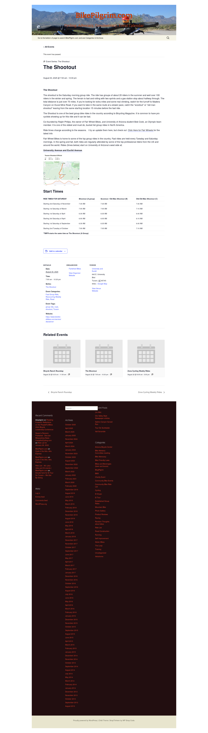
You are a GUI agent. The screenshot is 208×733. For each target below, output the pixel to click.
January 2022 (70, 475)
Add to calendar (55, 251)
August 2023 (70, 460)
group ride (50, 307)
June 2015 (69, 637)
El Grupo (98, 494)
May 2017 (69, 558)
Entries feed (40, 497)
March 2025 (69, 432)
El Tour (98, 497)
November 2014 (71, 659)
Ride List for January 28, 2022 (42, 444)
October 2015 (70, 626)
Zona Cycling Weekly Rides (139, 371)
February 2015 (71, 648)
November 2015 (71, 623)
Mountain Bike (100, 507)
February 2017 (71, 569)
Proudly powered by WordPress (85, 720)
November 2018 (71, 515)
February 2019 (71, 507)
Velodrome (99, 556)
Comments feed (41, 500)
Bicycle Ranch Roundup (53, 371)
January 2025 (70, 435)
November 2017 (71, 543)
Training (98, 549)
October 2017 (70, 547)
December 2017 (71, 540)
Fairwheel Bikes (75, 268)
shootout (49, 309)
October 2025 (70, 424)
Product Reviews (101, 514)
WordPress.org (41, 504)
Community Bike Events (104, 480)
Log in (37, 493)
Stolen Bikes (99, 542)
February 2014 (71, 684)
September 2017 (71, 551)
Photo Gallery (100, 510)
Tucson (56, 309)
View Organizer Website (75, 274)
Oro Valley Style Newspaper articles (102, 417)
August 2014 (70, 670)
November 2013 (71, 695)
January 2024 (70, 450)
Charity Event (100, 477)
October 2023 (70, 457)
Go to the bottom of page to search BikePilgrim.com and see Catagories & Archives (70, 38)
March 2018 (69, 533)
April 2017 (69, 561)
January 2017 (70, 572)
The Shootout (51, 287)
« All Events (48, 46)
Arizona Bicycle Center (103, 447)
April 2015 (69, 641)
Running (98, 535)
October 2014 (70, 663)
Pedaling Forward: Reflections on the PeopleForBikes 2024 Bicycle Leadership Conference (44, 425)
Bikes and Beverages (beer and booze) (103, 465)
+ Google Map (101, 283)
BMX (97, 473)
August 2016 (70, 590)
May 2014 (69, 677)
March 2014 (69, 681)
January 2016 (70, 616)
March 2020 (69, 482)
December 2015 (71, 619)
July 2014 (69, 673)
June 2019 (69, 497)
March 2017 (69, 565)
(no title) (98, 412)
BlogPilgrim (99, 470)
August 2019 (70, 493)
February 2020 (71, 486)
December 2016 (71, 576)
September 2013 (71, 702)
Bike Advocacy (100, 456)
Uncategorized (100, 553)
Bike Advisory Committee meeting (102, 451)
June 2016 (69, 598)
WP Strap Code (128, 720)
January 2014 (70, 688)
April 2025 (69, 428)
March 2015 (69, 644)
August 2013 (70, 706)
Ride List (98, 527)
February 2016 (71, 612)
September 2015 (71, 630)
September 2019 (71, 489)
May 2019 (69, 500)
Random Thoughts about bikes (102, 522)
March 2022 (69, 471)
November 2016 (71, 580)
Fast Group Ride (52, 294)
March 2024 (69, 446)
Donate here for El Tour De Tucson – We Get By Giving (44, 475)
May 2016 (69, 601)
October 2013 (70, 699)
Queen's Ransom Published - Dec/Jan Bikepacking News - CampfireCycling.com (43, 437)
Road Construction (102, 531)
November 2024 (71, 439)
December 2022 (71, 464)
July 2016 (69, 594)
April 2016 (69, 605)
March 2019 (69, 504)
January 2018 (70, 536)
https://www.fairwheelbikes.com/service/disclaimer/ (53, 319)
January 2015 (70, 652)
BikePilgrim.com (41, 449)
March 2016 (69, 608)
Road (52, 299)
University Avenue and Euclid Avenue (62, 150)
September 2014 (71, 666)
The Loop (98, 545)
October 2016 (70, 583)
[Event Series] (69, 374)
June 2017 (69, 554)
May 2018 (69, 525)
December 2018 (71, 511)
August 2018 (70, 518)
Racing (97, 518)
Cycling (98, 490)
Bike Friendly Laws (102, 460)
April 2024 (69, 442)
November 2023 (71, 453)
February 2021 (71, 478)
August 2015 (70, 634)
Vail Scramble (100, 431)
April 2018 (69, 529)
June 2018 (69, 522)
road (56, 307)
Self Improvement (102, 538)
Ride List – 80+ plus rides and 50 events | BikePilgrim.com (43, 468)
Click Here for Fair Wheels (141, 130)
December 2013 (71, 691)
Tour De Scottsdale (102, 428)
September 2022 (71, 468)
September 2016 (71, 587)
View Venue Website (96, 289)
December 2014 (71, 655)
